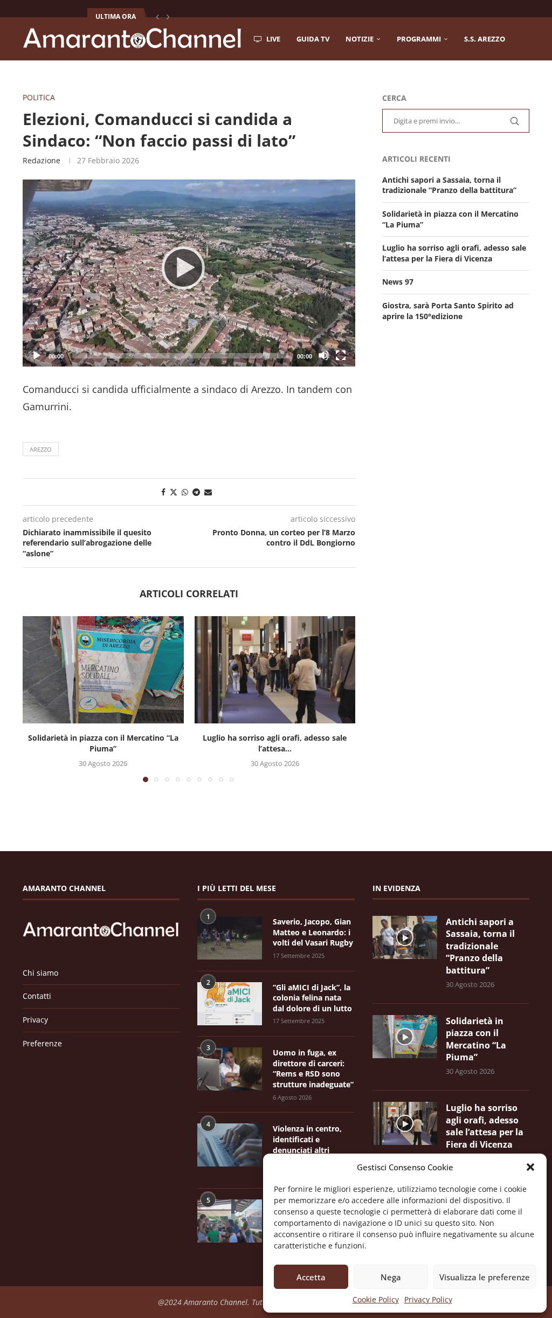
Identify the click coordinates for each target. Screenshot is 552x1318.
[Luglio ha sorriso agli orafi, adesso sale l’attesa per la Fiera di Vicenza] (275, 669)
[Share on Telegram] (196, 492)
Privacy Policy (428, 1299)
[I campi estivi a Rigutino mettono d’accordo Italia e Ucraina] (229, 1221)
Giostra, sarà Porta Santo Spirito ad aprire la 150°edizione (448, 310)
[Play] (188, 272)
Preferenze (42, 1043)
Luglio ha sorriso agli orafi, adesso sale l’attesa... (275, 743)
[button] (530, 1167)
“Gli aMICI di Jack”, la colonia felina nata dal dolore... (186, 16)
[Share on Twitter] (173, 492)
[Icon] (404, 937)
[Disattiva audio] (323, 355)
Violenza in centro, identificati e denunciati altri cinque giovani (307, 1144)
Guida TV (312, 39)
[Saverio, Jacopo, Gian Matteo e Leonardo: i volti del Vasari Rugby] (229, 938)
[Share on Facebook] (163, 492)
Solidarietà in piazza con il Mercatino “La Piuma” (103, 743)
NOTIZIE (360, 39)
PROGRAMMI (419, 39)
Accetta (311, 1277)
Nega (391, 1277)
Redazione (41, 160)
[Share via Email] (208, 492)
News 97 (397, 282)
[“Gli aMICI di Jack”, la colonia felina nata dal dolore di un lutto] (229, 1003)
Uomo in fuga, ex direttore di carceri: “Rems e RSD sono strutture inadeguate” (313, 1068)
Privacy (35, 1020)
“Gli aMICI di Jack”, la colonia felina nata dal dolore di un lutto (312, 997)
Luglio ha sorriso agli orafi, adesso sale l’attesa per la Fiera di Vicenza (454, 253)
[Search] (524, 84)
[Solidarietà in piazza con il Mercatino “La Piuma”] (103, 669)
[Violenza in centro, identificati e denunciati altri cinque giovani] (229, 1145)
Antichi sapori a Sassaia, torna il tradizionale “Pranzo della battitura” (449, 185)
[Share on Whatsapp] (185, 492)
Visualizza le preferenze (484, 1277)
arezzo (41, 449)
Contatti (37, 996)
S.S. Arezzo (484, 39)
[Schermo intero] (341, 355)
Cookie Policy (376, 1299)
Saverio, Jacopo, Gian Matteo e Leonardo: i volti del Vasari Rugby (313, 932)
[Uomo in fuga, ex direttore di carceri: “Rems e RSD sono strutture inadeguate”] (229, 1069)
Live (272, 39)
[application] (189, 273)
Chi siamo (40, 973)
